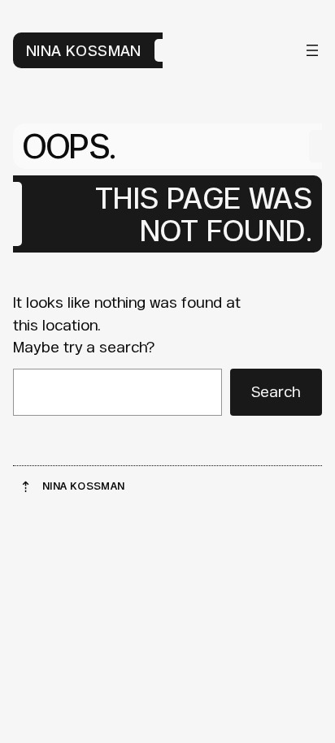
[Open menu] (312, 50)
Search (275, 391)
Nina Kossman (83, 50)
